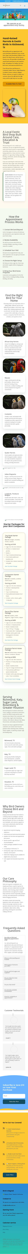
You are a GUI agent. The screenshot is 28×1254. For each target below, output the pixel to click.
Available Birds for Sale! (13, 84)
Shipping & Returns (7, 1226)
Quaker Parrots (10, 453)
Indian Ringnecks (10, 474)
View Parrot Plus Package (11, 640)
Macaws (7, 378)
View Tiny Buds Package (11, 566)
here (8, 1246)
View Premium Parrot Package (12, 679)
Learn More (10, 1175)
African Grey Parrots (11, 342)
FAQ (4, 1232)
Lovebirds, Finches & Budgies (12, 494)
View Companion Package (11, 603)
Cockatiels (8, 414)
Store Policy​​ (6, 1229)
